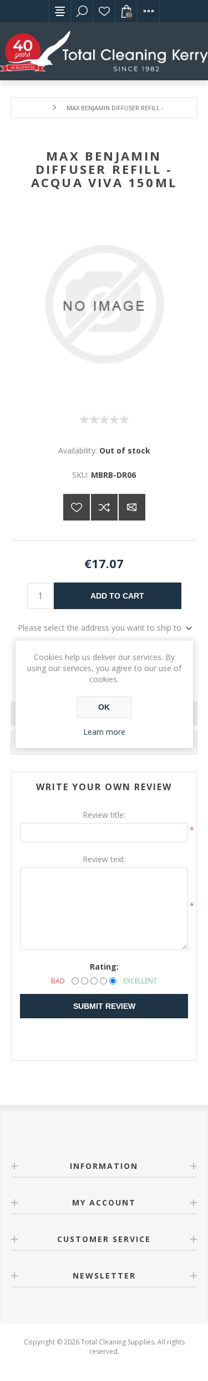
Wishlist (104, 11)
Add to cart (117, 595)
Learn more (104, 731)
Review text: (104, 859)
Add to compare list (104, 507)
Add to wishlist (76, 507)
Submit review (104, 1006)
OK (104, 707)
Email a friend (132, 507)
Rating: (104, 966)
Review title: (104, 815)
